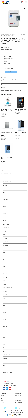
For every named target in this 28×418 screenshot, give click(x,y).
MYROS (4, 298)
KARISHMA (5, 263)
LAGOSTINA (5, 273)
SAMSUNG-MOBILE (7, 330)
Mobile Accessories (7, 287)
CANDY (4, 210)
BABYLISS (5, 192)
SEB (3, 333)
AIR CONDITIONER (7, 181)
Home (2, 34)
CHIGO (4, 213)
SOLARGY (5, 337)
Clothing (5, 217)
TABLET (4, 344)
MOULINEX (5, 294)
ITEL (4, 256)
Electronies (6, 227)
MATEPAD (5, 277)
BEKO (4, 196)
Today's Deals (18, 79)
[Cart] (21, 2)
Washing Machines (7, 369)
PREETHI (5, 305)
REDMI (4, 312)
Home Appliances (7, 34)
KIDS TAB (5, 266)
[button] (26, 2)
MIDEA (4, 280)
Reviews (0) (3, 87)
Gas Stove (5, 241)
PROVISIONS (5, 309)
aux (4, 188)
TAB (4, 340)
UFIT (4, 365)
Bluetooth (5, 203)
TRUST (4, 361)
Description (4, 84)
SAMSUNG (5, 326)
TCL (3, 347)
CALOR (4, 206)
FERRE (4, 234)
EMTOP (4, 231)
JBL (3, 259)
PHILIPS (4, 301)
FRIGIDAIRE (5, 238)
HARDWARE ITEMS (7, 245)
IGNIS (4, 252)
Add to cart (11, 71)
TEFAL (4, 351)
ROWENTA (5, 323)
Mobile (4, 284)
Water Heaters (14, 34)
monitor (5, 291)
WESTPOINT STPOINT (8, 372)
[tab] (14, 84)
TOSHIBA (5, 358)
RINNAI (14, 79)
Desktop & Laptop (7, 224)
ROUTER (5, 319)
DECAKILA (5, 220)
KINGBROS (5, 270)
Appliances (5, 185)
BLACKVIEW (5, 199)
